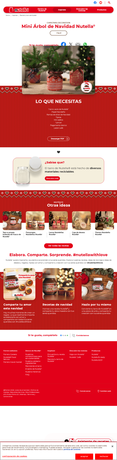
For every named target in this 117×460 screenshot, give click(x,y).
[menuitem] (42, 9)
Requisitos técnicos (17, 392)
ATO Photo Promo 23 (11, 394)
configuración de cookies (14, 456)
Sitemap (23, 394)
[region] (58, 451)
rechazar (104, 456)
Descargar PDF (57, 139)
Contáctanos (82, 335)
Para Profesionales (32, 392)
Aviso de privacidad (22, 390)
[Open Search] (109, 2)
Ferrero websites (10, 351)
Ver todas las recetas (58, 246)
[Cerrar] (112, 446)
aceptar (84, 456)
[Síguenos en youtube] (100, 2)
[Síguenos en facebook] (95, 2)
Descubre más (52, 178)
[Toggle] (66, 441)
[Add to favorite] (58, 152)
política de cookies (71, 449)
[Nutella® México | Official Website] (19, 9)
